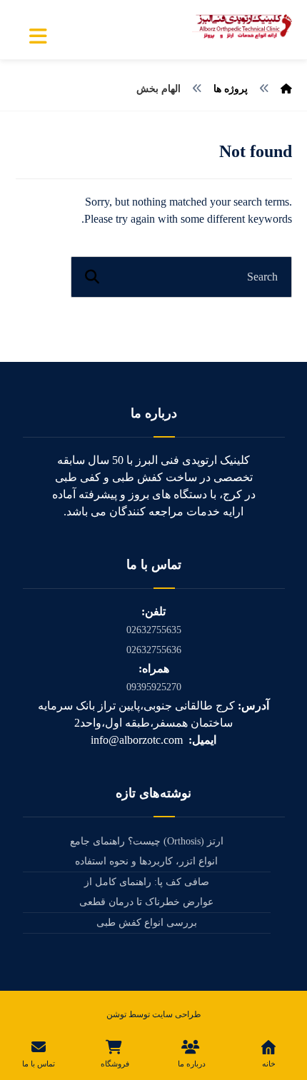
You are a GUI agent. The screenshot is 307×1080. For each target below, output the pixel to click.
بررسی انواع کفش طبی (146, 922)
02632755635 (153, 630)
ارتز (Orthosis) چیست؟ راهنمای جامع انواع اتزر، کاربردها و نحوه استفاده (146, 851)
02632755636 (153, 650)
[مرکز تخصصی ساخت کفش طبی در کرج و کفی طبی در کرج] (242, 26)
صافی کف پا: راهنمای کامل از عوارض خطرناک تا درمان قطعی (146, 892)
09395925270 (153, 687)
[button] (38, 36)
